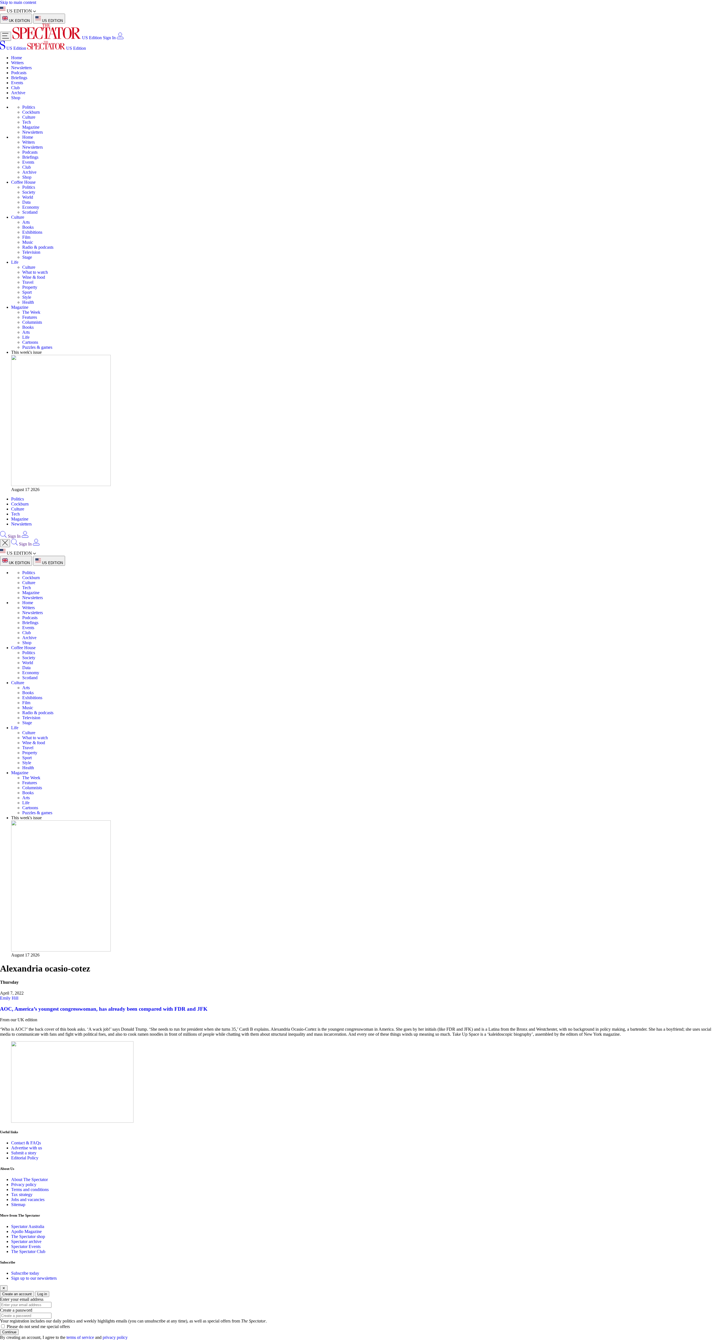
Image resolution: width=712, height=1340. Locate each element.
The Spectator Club (28, 1251)
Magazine (30, 127)
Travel (27, 282)
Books (28, 227)
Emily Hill (9, 998)
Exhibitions (32, 232)
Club (15, 87)
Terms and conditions (30, 1189)
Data (26, 202)
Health (28, 302)
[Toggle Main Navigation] (5, 36)
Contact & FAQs (26, 1142)
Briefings (19, 77)
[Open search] (3, 536)
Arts (26, 222)
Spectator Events (26, 1246)
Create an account (17, 1294)
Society (28, 192)
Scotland (30, 212)
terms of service (80, 1337)
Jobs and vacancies (27, 1199)
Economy (30, 207)
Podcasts (18, 72)
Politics (28, 107)
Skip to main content (18, 2)
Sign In (109, 37)
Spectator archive (26, 1241)
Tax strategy (22, 1194)
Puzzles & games (37, 347)
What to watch (35, 272)
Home (16, 57)
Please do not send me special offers (38, 1326)
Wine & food (33, 277)
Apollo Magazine (26, 1231)
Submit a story (23, 1152)
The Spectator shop (28, 1236)
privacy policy (115, 1337)
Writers (17, 62)
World (27, 197)
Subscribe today (25, 1273)
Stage (27, 257)
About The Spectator (29, 1179)
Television (31, 252)
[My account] (120, 37)
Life (14, 262)
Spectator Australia (27, 1226)
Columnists (32, 322)
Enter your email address (21, 1299)
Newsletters (21, 67)
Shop (15, 97)
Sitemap (18, 1204)
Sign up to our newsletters (34, 1278)
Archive (18, 92)
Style (26, 297)
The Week (31, 312)
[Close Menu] (5, 543)
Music (27, 242)
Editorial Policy (24, 1157)
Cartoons (30, 342)
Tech (26, 122)
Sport (27, 292)
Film (26, 237)
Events (17, 82)
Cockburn (31, 112)
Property (29, 287)
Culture (28, 117)
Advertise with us (26, 1147)
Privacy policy (23, 1184)
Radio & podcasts (37, 247)
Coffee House (23, 182)
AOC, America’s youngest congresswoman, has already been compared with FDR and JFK (103, 1009)
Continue (9, 1332)
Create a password (16, 1310)
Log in (42, 1294)
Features (29, 317)
